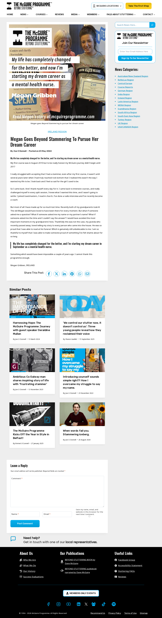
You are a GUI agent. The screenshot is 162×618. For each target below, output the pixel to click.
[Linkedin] (79, 604)
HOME (10, 14)
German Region (125, 90)
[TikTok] (104, 604)
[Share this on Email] (87, 274)
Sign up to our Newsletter (135, 58)
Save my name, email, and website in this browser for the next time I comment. (89, 511)
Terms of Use (130, 613)
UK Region (123, 123)
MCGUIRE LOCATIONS (107, 5)
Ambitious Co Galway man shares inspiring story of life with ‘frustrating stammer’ (31, 380)
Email (47, 514)
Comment (16, 478)
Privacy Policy (114, 613)
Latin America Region (128, 101)
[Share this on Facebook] (49, 274)
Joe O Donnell (19, 151)
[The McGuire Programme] (29, 5)
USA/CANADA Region (128, 126)
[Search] (152, 25)
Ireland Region (57, 131)
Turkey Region (124, 119)
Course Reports (125, 87)
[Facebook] (48, 604)
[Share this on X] (57, 274)
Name (15, 514)
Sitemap (144, 613)
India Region (124, 94)
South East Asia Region (129, 116)
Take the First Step (138, 6)
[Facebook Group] (94, 604)
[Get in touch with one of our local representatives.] (89, 540)
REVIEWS (59, 14)
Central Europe (125, 83)
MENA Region (124, 105)
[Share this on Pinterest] (72, 274)
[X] (86, 604)
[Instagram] (58, 604)
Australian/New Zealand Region (133, 76)
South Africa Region (127, 112)
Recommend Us (97, 613)
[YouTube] (69, 604)
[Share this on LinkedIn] (64, 274)
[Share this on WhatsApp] (80, 274)
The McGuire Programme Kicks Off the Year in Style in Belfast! (31, 434)
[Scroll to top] (4, 612)
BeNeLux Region (126, 79)
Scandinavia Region (127, 108)
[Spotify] (114, 604)
